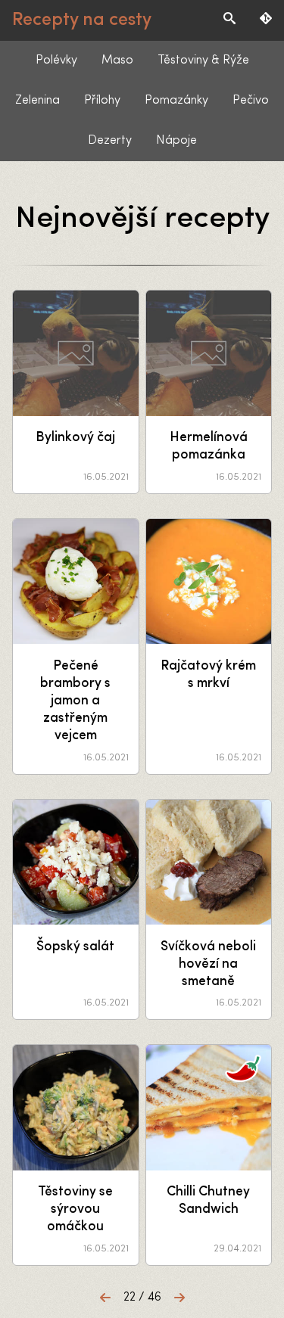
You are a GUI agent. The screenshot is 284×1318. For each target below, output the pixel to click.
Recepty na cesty (81, 20)
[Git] (266, 20)
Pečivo (251, 101)
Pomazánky (176, 101)
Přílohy (102, 101)
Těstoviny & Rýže (203, 60)
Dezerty (110, 141)
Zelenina (37, 101)
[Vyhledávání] (229, 20)
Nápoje (176, 141)
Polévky (56, 60)
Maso (117, 60)
